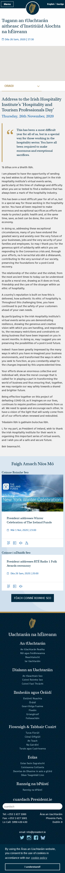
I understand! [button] (33, 866)
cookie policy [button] (39, 857)
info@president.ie (36, 832)
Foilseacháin (32, 718)
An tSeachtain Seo (32, 675)
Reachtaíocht (32, 657)
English (50, 4)
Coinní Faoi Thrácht (32, 683)
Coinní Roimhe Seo (32, 679)
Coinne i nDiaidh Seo (16, 552)
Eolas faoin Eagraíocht (32, 763)
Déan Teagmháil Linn (32, 775)
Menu (7, 4)
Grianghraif (32, 714)
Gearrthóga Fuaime (32, 706)
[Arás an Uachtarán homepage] (32, 623)
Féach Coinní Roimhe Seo (32, 598)
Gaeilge (60, 4)
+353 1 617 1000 (16, 814)
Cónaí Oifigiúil (32, 736)
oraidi (9, 86)
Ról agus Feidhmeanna (32, 653)
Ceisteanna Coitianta (32, 767)
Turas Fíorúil (32, 732)
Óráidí (32, 702)
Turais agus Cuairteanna (32, 748)
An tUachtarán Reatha (32, 649)
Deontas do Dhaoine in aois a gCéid (32, 771)
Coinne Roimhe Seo (15, 472)
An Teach (32, 740)
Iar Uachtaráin (32, 661)
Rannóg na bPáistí (32, 789)
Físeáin (32, 710)
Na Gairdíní (32, 744)
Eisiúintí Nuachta (32, 698)
